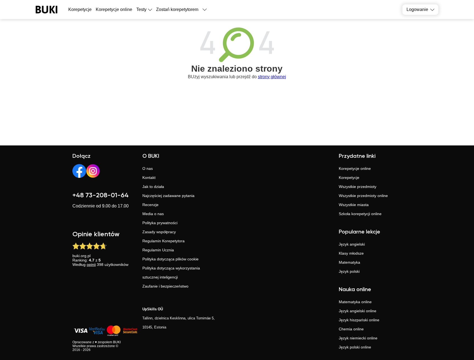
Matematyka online (355, 302)
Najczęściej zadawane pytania (168, 195)
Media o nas (153, 214)
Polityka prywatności (159, 223)
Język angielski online (357, 311)
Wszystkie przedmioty (357, 186)
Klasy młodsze (351, 253)
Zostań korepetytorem (177, 9)
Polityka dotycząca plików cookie (170, 259)
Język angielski (352, 244)
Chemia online (351, 329)
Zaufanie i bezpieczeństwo (165, 286)
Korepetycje (349, 177)
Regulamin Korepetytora (163, 241)
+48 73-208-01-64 (100, 195)
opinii (91, 264)
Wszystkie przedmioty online (363, 195)
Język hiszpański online (359, 320)
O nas (147, 168)
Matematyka (349, 262)
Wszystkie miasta (354, 205)
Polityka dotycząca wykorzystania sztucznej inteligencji (171, 272)
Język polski (349, 271)
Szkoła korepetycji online (360, 214)
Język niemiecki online (358, 338)
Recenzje (150, 205)
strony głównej (272, 76)
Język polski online (355, 347)
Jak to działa (153, 186)
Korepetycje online (114, 9)
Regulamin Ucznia (158, 250)
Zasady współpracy (159, 232)
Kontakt (149, 177)
